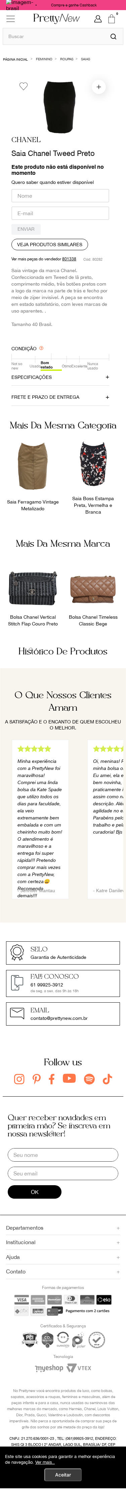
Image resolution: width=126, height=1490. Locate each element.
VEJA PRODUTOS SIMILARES (49, 244)
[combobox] (63, 36)
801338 (69, 259)
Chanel (26, 140)
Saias (85, 59)
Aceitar (63, 1475)
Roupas (66, 59)
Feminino (44, 59)
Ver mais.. (45, 1462)
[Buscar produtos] (113, 36)
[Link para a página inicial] (16, 58)
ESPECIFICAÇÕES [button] (31, 377)
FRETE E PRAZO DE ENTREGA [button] (45, 397)
